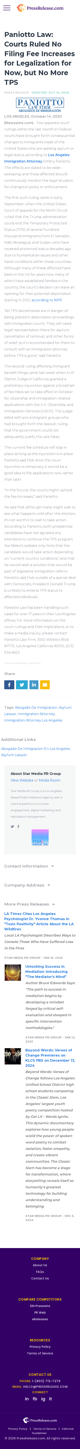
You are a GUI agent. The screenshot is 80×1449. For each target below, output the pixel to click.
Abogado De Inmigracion (36, 707)
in (27, 1399)
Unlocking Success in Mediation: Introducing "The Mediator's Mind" (46, 972)
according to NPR (47, 300)
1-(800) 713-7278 (46, 1381)
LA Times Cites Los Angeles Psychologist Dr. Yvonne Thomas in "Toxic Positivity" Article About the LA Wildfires (39, 921)
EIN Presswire (40, 1306)
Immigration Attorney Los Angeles (33, 720)
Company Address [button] (24, 885)
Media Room (49, 780)
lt (50, 1399)
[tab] (40, 866)
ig (43, 1399)
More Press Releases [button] (27, 904)
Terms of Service (40, 1353)
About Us (40, 1265)
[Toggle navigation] (6, 8)
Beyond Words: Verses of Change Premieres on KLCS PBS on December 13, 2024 (50, 1058)
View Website (22, 780)
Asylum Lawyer (14, 755)
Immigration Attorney (36, 714)
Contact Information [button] (26, 866)
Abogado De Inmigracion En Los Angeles (35, 749)
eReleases (40, 1319)
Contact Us (40, 1278)
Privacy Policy (40, 1347)
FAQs (40, 1272)
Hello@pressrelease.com (45, 1387)
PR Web (40, 1312)
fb (35, 1399)
